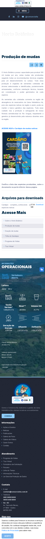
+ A (31, 65)
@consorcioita (31, 17)
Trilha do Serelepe (12, 236)
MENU (24, 11)
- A (36, 65)
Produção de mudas (12, 226)
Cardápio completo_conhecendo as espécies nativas (16, 206)
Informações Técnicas (11, 473)
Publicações (7, 433)
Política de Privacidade (10, 530)
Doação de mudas (11, 231)
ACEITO (7, 536)
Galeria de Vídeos (9, 439)
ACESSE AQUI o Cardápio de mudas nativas (19, 128)
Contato (6, 445)
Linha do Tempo (9, 470)
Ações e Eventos (9, 427)
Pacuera (6, 467)
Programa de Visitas (12, 241)
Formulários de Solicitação (12, 464)
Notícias (6, 430)
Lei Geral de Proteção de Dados (15, 476)
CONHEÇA (8, 416)
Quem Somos (8, 442)
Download (39, 205)
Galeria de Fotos (9, 436)
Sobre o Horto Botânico (13, 221)
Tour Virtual (9, 246)
